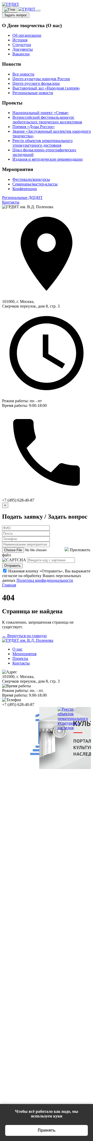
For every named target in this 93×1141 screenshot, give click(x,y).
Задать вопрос (15, 15)
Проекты (20, 658)
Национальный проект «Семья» (40, 112)
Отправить (12, 566)
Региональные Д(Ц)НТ (22, 197)
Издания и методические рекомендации (47, 159)
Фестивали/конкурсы (31, 179)
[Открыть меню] (38, 10)
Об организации (26, 35)
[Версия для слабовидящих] (9, 9)
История (19, 40)
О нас (17, 649)
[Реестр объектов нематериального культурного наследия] (73, 728)
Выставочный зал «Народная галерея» (46, 88)
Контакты (10, 202)
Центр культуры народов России (41, 79)
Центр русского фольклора (36, 83)
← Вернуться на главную (24, 635)
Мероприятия (24, 654)
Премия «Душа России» (33, 126)
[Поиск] (27, 9)
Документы (22, 49)
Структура (21, 44)
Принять (47, 1130)
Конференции (24, 189)
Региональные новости (32, 93)
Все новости (23, 74)
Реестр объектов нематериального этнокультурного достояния (42, 142)
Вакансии (21, 54)
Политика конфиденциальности (45, 580)
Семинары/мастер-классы (35, 184)
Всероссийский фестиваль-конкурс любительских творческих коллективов (47, 119)
